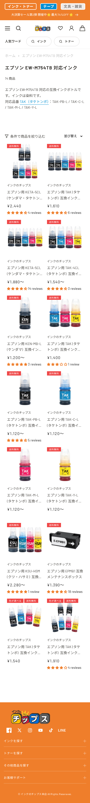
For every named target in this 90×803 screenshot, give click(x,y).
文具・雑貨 (73, 6)
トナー (69, 41)
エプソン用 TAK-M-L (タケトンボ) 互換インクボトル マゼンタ (24, 498)
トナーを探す (13, 753)
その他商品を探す (16, 765)
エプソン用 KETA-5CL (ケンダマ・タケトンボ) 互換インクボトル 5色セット (24, 271)
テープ (48, 6)
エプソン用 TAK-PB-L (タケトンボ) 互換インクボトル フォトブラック (25, 422)
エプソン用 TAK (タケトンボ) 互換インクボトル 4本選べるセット (24, 650)
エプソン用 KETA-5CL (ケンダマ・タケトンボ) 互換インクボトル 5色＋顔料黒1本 (24, 195)
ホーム (10, 55)
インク (41, 41)
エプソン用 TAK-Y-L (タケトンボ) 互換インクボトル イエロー (64, 498)
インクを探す (13, 741)
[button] (7, 28)
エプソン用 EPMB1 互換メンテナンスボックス (65, 574)
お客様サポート (15, 777)
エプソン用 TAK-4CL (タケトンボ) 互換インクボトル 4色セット (64, 271)
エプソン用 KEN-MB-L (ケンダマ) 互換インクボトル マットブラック (25, 347)
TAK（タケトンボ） (34, 101)
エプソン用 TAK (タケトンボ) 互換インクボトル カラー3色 (64, 347)
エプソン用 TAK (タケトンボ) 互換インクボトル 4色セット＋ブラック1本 (64, 195)
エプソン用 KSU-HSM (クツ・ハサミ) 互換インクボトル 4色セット (24, 574)
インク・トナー (21, 6)
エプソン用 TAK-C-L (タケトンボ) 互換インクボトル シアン (64, 422)
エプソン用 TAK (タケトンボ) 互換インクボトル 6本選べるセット (64, 650)
